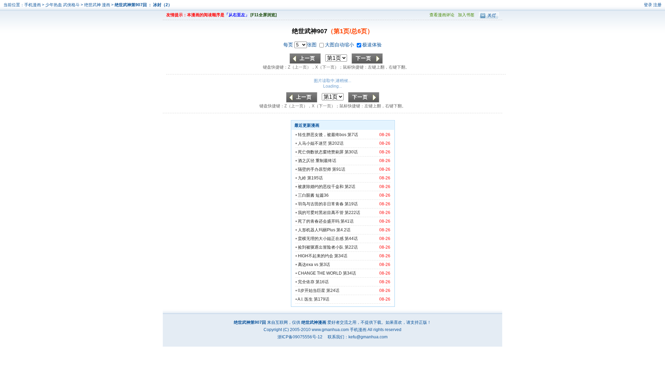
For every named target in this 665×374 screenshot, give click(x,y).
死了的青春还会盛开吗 (318, 221)
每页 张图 (300, 44)
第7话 (352, 134)
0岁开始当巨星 (311, 290)
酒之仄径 (306, 160)
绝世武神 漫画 (97, 4)
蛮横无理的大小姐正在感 (321, 238)
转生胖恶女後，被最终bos (322, 134)
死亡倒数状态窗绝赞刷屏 (321, 152)
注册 (657, 4)
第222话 (352, 212)
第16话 (322, 281)
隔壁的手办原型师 (314, 169)
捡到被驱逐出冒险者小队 (321, 247)
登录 (648, 4)
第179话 (321, 299)
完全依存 (306, 281)
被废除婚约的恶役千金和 (321, 186)
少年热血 (53, 4)
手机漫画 (32, 4)
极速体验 (372, 44)
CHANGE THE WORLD (320, 273)
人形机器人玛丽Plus (316, 230)
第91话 (338, 169)
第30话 (351, 152)
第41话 (347, 221)
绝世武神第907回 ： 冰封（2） (143, 4)
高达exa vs (308, 264)
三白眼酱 (306, 195)
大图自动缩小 (340, 44)
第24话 (332, 290)
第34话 (340, 255)
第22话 (351, 247)
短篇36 (322, 195)
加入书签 (466, 14)
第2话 (350, 186)
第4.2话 (343, 230)
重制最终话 (326, 160)
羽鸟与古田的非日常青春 (321, 204)
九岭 (302, 178)
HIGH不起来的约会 (315, 255)
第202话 (336, 143)
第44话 (351, 238)
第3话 (324, 264)
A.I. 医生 (305, 299)
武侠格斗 (71, 4)
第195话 (315, 178)
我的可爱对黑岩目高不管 (321, 212)
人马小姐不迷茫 (313, 143)
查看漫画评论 (441, 14)
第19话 (351, 204)
